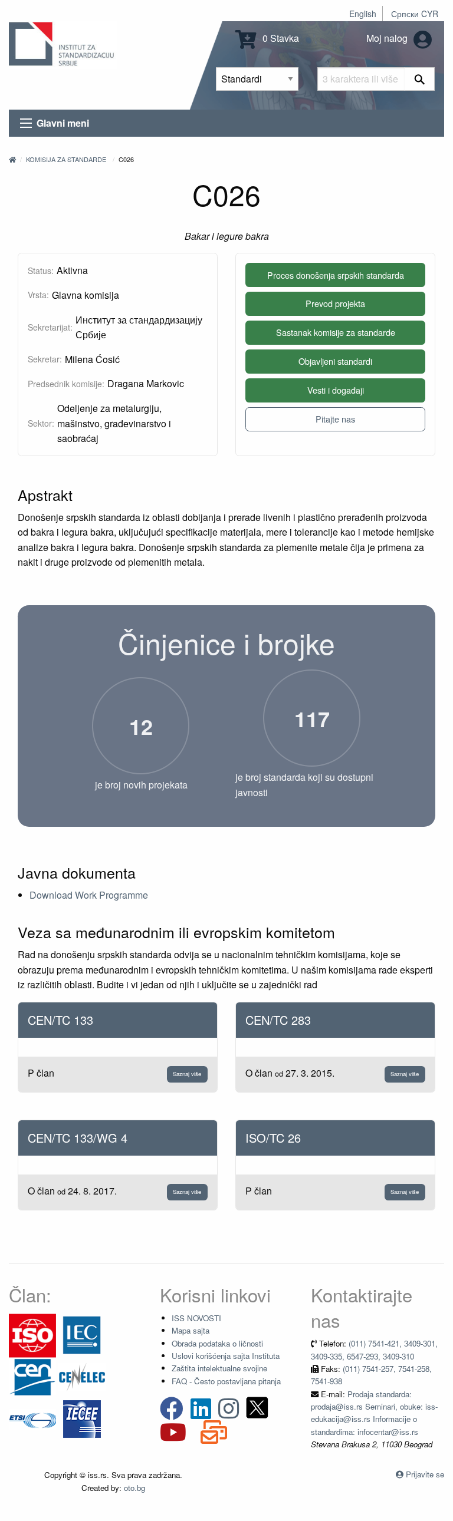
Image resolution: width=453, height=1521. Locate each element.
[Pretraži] (420, 79)
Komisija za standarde (66, 159)
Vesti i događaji (335, 390)
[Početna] (12, 159)
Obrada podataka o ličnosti (217, 1343)
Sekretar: (45, 359)
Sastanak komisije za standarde (335, 332)
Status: (41, 270)
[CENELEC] (82, 1376)
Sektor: (41, 423)
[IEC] (82, 1334)
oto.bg (134, 1487)
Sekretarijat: (50, 327)
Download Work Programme (88, 895)
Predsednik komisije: (66, 384)
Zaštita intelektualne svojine (219, 1368)
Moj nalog (388, 38)
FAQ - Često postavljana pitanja (226, 1381)
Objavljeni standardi (335, 361)
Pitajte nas (335, 419)
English (362, 13)
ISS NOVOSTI (196, 1318)
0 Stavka (279, 38)
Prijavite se (425, 1474)
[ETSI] (32, 1418)
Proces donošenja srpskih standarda (335, 275)
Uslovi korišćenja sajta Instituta (226, 1355)
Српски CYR (414, 13)
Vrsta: (38, 295)
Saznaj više (187, 1074)
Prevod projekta (335, 303)
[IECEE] (82, 1418)
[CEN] (32, 1376)
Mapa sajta (190, 1330)
